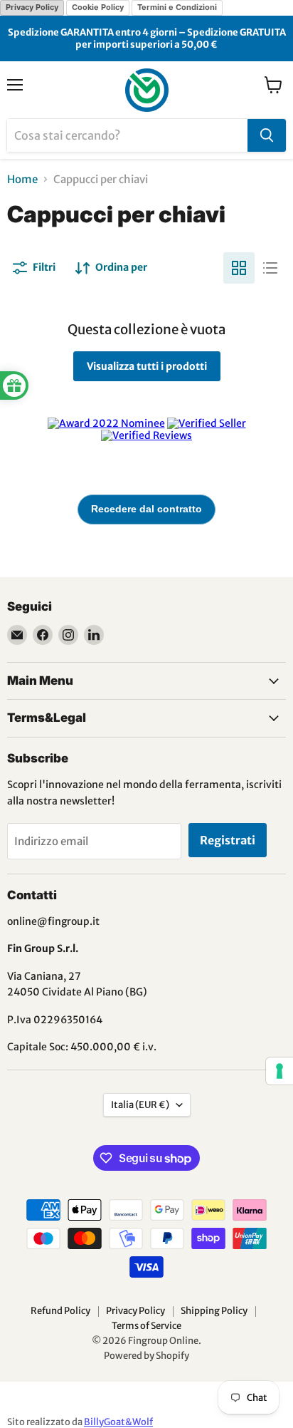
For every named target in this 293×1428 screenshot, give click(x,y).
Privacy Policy (32, 7)
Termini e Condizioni (177, 7)
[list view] (270, 268)
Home (22, 179)
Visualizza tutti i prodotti (147, 366)
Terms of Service (146, 1326)
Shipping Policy (214, 1311)
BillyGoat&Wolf (118, 1422)
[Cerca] (266, 135)
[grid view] (239, 268)
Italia (140, 1105)
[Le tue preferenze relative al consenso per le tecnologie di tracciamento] (279, 1071)
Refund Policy (60, 1311)
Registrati (227, 840)
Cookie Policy (98, 7)
